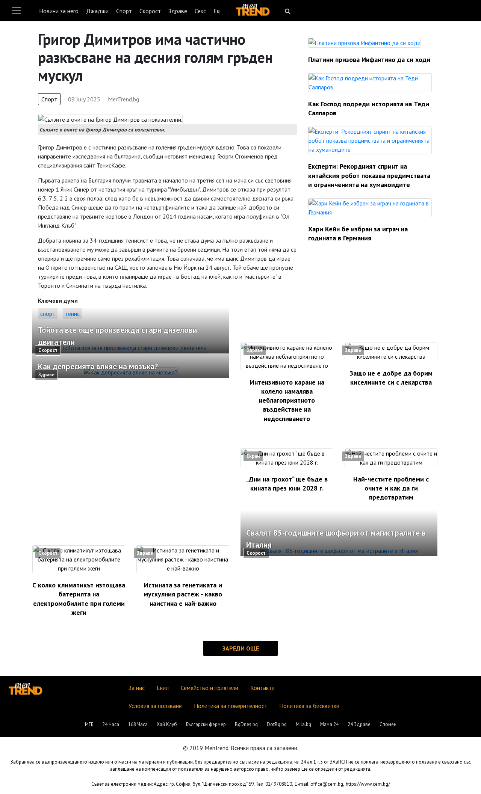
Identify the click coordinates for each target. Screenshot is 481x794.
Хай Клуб (167, 724)
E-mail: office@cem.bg (319, 784)
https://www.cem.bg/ (368, 784)
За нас (137, 687)
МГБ (89, 724)
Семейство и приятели (209, 687)
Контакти (262, 687)
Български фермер (206, 724)
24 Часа (110, 724)
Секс (200, 11)
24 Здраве (359, 724)
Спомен (388, 724)
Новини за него (59, 11)
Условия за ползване (155, 705)
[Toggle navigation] (16, 10)
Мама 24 (329, 724)
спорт (47, 313)
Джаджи (97, 11)
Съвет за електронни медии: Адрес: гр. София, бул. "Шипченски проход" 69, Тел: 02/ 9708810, (192, 784)
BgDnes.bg (246, 724)
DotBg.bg (277, 724)
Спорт (124, 11)
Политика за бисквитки (309, 705)
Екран (253, 456)
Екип (163, 687)
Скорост (150, 11)
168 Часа (138, 724)
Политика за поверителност (230, 705)
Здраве (177, 11)
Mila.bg (303, 724)
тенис (72, 313)
